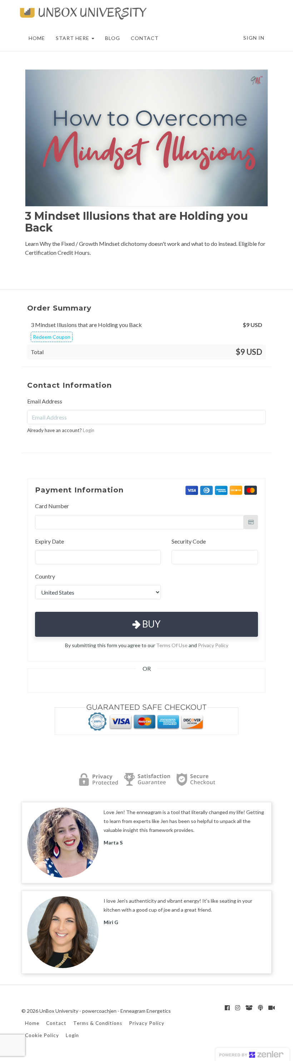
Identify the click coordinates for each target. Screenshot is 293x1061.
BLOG (112, 38)
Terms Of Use (172, 645)
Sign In (253, 38)
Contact (56, 1023)
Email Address (44, 401)
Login (88, 430)
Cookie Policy (42, 1035)
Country (45, 576)
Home (32, 1023)
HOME (37, 38)
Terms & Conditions (97, 1023)
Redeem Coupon (51, 337)
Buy (150, 624)
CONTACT (145, 38)
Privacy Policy (213, 645)
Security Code (189, 541)
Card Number (52, 505)
